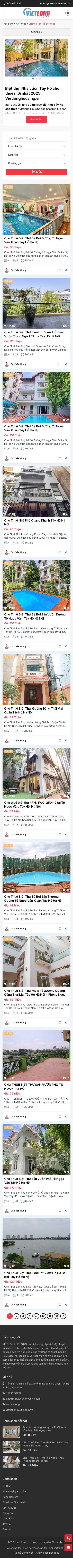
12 (56, 1315)
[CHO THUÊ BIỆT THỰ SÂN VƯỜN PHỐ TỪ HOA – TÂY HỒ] (36, 1055)
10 (43, 1315)
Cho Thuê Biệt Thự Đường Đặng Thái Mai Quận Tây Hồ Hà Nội (33, 710)
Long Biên (8, 1518)
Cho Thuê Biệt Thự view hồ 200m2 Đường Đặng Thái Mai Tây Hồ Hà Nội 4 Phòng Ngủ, (34, 992)
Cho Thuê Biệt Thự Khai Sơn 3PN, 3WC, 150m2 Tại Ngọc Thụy (46, 1444)
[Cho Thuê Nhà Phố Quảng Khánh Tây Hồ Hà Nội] (36, 491)
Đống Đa (8, 1513)
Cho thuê (21, 23)
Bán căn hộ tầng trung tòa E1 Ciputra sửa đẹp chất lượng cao (44, 1429)
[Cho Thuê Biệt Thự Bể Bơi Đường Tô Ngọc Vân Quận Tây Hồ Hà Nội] (36, 209)
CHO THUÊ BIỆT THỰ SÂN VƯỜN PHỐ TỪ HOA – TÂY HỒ (33, 1086)
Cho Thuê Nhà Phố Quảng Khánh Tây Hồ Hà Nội (34, 522)
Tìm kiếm (36, 172)
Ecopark (7, 1529)
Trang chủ (8, 23)
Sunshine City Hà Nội (14, 1502)
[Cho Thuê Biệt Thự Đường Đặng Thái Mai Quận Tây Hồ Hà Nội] (36, 679)
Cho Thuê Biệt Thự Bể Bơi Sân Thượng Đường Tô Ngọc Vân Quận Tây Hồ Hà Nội (33, 898)
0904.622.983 (13, 3)
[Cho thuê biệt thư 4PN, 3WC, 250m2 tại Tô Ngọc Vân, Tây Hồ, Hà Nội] (36, 773)
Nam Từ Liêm (10, 1496)
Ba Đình (7, 1486)
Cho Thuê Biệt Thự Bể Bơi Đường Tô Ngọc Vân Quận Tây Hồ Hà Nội (34, 240)
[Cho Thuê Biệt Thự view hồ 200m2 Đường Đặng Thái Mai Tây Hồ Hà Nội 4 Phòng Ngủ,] (36, 961)
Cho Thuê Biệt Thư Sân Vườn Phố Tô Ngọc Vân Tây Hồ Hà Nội (34, 1180)
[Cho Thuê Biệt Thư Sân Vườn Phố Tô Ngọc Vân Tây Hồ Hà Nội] (36, 1149)
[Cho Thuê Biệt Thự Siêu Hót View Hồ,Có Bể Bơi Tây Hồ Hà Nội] (36, 1243)
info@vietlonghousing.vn (56, 3)
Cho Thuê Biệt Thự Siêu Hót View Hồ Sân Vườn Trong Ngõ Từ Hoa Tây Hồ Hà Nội (33, 334)
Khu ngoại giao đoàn (14, 1491)
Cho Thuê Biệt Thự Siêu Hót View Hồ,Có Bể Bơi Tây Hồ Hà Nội (35, 1275)
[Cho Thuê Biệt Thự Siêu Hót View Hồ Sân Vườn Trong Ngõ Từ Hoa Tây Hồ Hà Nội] (36, 303)
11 (50, 1315)
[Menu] (5, 13)
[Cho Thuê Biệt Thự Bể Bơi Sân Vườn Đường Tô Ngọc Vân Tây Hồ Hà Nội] (36, 585)
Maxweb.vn (58, 1542)
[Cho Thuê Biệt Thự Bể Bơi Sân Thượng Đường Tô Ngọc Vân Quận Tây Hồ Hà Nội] (36, 867)
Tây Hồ (11, 231)
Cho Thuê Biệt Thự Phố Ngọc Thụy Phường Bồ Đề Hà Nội (43, 1459)
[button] (33, 79)
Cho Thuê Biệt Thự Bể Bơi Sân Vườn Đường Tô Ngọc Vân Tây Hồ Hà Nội (35, 616)
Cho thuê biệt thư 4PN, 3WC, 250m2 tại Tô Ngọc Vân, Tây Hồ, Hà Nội (34, 804)
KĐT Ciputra (9, 1507)
